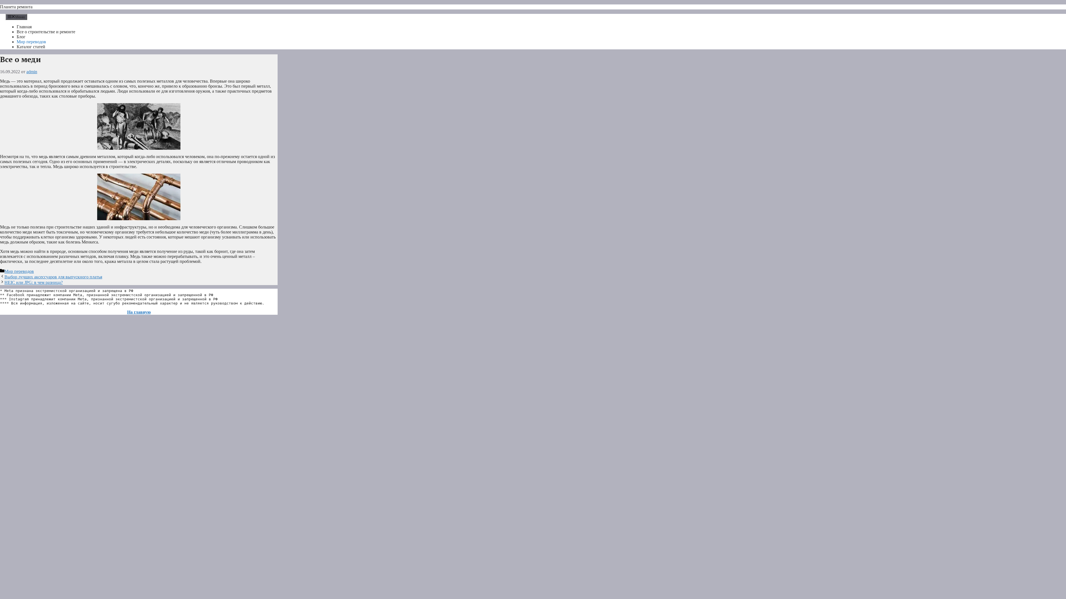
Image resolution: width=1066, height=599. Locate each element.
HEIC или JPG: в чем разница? (33, 282)
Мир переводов (31, 41)
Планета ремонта (16, 6)
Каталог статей (31, 46)
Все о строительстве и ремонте (46, 31)
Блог (21, 36)
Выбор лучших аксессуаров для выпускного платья (53, 277)
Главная (24, 26)
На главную (139, 312)
